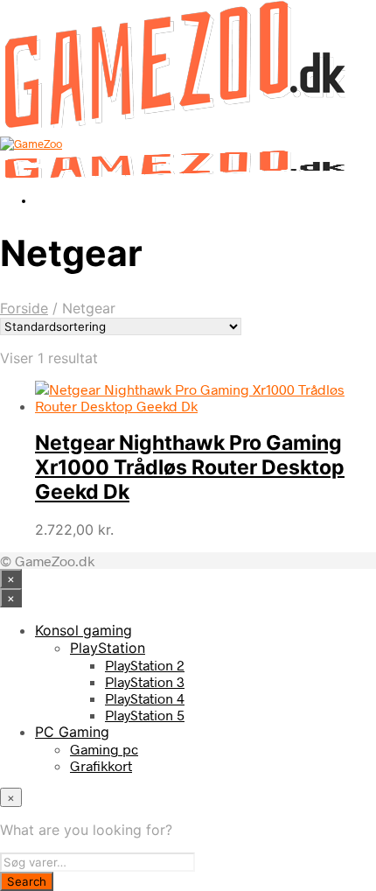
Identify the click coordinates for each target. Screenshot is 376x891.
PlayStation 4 (145, 698)
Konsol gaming (83, 630)
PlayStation (107, 647)
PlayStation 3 (145, 681)
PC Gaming (72, 731)
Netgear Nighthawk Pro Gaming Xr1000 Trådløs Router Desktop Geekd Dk (190, 467)
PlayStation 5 (145, 714)
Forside (24, 308)
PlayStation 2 (145, 664)
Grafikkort (101, 765)
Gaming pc (104, 748)
